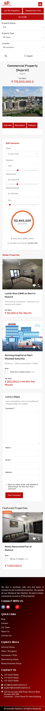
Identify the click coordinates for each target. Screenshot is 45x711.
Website (8, 472)
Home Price (11, 174)
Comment (10, 408)
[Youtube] (8, 607)
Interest (10, 160)
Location (5, 43)
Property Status (9, 23)
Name (8, 448)
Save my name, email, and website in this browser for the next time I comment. (23, 486)
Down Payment (12, 188)
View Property (22, 283)
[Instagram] (17, 607)
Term (8, 148)
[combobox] (22, 28)
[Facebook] (3, 607)
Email (8, 460)
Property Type (8, 33)
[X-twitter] (13, 607)
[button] (40, 4)
